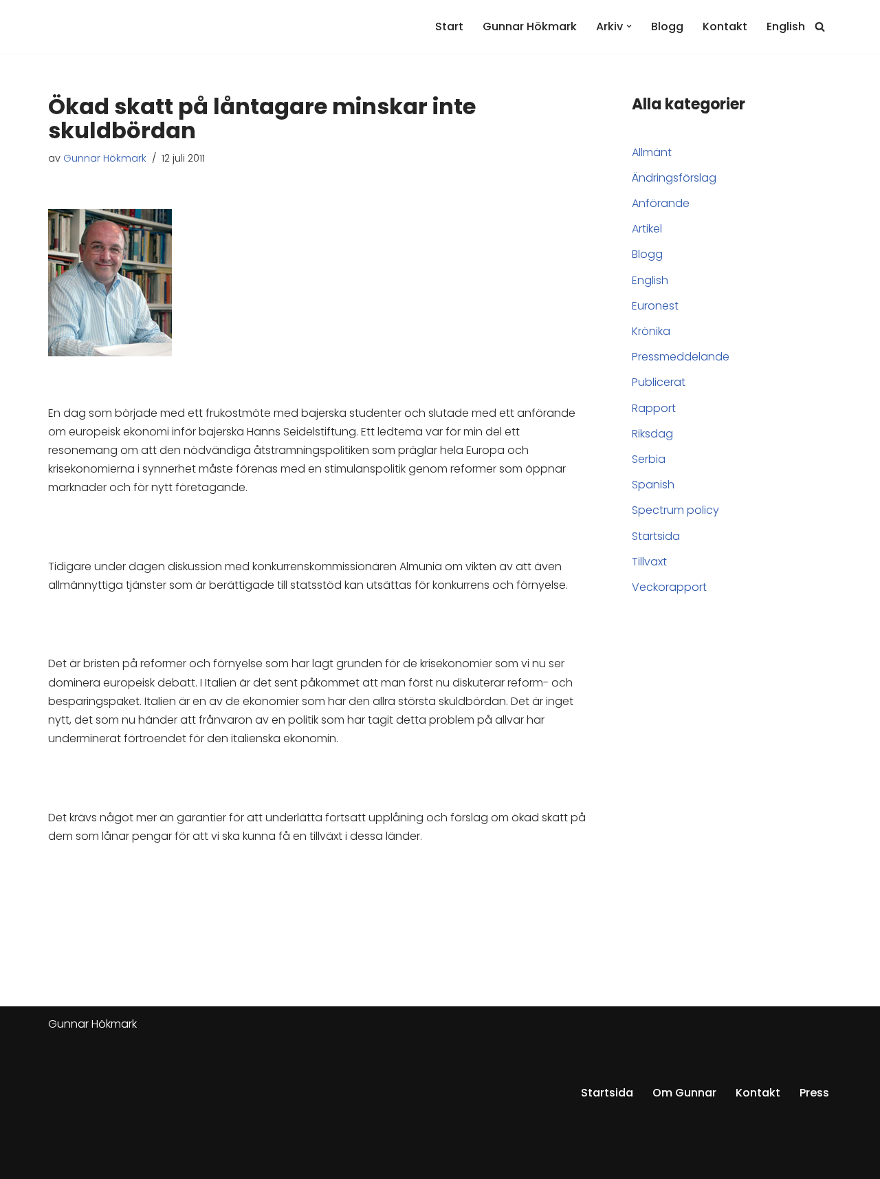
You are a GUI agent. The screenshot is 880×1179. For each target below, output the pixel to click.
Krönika (651, 331)
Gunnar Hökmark (530, 26)
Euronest (655, 306)
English (786, 26)
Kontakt (725, 26)
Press (814, 1093)
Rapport (654, 408)
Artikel (647, 229)
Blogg (667, 26)
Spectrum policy (675, 510)
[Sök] (820, 26)
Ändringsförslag (674, 178)
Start (449, 26)
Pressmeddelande (680, 357)
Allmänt (652, 152)
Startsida (656, 536)
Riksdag (652, 434)
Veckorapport (669, 587)
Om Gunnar (684, 1093)
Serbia (649, 459)
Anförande (661, 203)
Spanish (653, 485)
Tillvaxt (649, 562)
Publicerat (658, 382)
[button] (629, 26)
